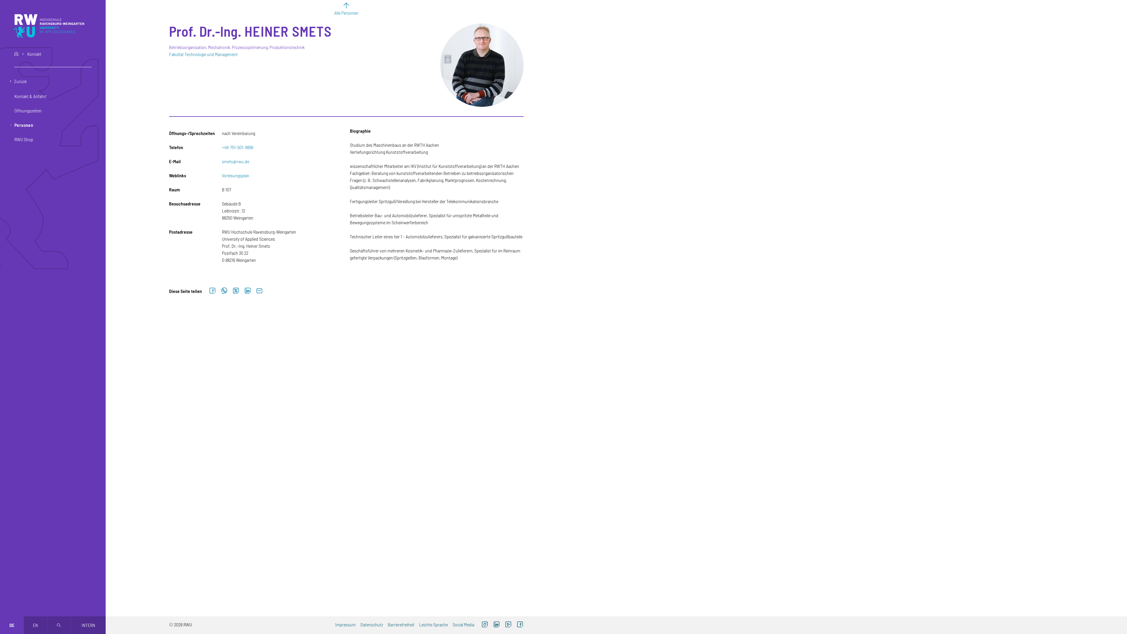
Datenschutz (371, 624)
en (35, 625)
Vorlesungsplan (235, 175)
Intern (88, 625)
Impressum (345, 624)
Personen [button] (23, 125)
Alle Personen (346, 13)
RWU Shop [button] (23, 139)
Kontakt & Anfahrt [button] (30, 96)
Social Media (463, 624)
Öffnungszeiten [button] (28, 110)
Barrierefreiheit (401, 624)
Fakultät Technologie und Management (203, 54)
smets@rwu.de (235, 161)
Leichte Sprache (433, 624)
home (16, 54)
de (11, 625)
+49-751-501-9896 (237, 147)
